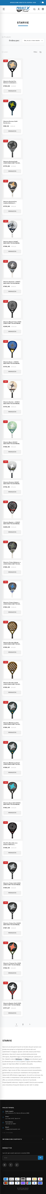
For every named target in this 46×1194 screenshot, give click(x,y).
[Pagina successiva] (29, 1024)
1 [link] (16, 1024)
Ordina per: (14, 40)
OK (40, 1157)
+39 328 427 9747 (10, 1123)
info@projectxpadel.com (12, 1129)
